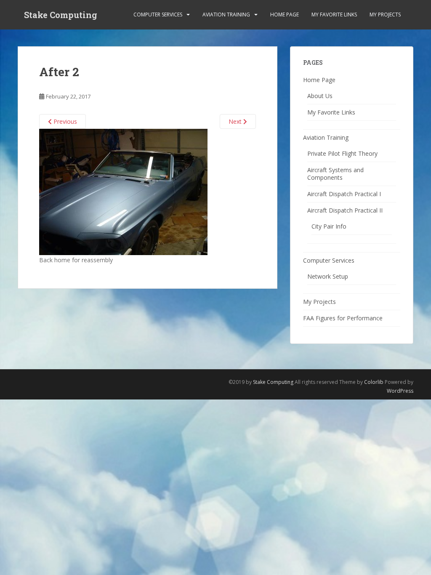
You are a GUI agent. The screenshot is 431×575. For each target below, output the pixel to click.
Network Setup (327, 276)
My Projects (385, 14)
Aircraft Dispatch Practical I (344, 194)
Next (236, 121)
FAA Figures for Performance (343, 318)
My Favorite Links (334, 14)
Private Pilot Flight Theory (342, 153)
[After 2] (123, 191)
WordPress (400, 390)
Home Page (284, 14)
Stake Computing (60, 14)
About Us (320, 96)
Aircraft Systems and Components (335, 173)
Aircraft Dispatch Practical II (345, 210)
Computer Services (157, 14)
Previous (64, 121)
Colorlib (373, 382)
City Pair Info (328, 226)
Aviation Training (226, 14)
